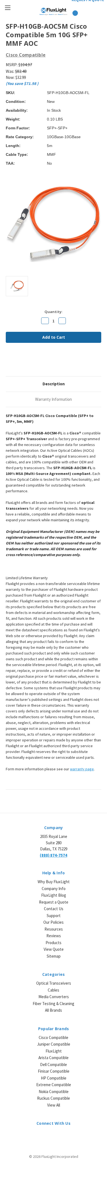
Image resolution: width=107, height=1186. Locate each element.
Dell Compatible (53, 1064)
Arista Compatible (53, 1057)
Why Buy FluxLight (54, 881)
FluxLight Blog (53, 895)
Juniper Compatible (53, 1044)
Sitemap (54, 956)
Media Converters (53, 996)
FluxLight (54, 1051)
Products (53, 942)
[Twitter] (36, 362)
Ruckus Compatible (53, 1098)
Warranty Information (53, 399)
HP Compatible (53, 1078)
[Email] (18, 362)
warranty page (82, 768)
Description (54, 383)
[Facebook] (8, 362)
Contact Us (53, 908)
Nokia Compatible (54, 1091)
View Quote (54, 949)
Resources (53, 929)
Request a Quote (53, 902)
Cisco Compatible (53, 1037)
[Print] (27, 362)
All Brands (53, 1010)
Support (54, 915)
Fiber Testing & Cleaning (53, 1003)
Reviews (53, 935)
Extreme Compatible (53, 1084)
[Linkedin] (46, 362)
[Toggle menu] (7, 7)
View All (53, 1105)
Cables (53, 990)
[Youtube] (68, 1136)
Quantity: (53, 311)
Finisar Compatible (53, 1071)
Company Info (54, 888)
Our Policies (53, 922)
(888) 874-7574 (53, 855)
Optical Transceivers (53, 983)
